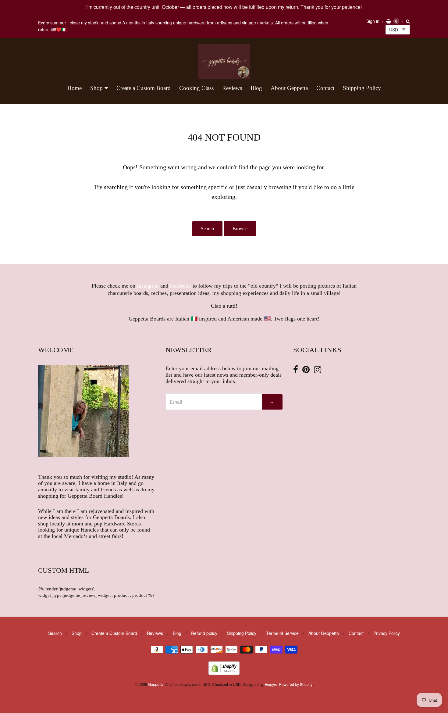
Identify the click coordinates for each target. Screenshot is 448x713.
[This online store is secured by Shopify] (224, 672)
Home (74, 88)
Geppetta (155, 684)
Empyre (271, 684)
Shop (96, 88)
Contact (325, 88)
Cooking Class (196, 88)
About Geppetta (289, 88)
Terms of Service (282, 633)
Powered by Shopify (295, 684)
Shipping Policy (362, 88)
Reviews (232, 88)
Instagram (148, 286)
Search (207, 228)
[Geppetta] (224, 61)
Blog (256, 88)
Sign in (372, 21)
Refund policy (204, 633)
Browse (240, 228)
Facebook (180, 286)
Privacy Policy (386, 633)
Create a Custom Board (143, 88)
